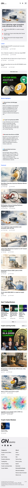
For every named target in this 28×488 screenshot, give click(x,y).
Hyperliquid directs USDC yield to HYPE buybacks (11, 271)
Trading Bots (4, 461)
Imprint (17, 463)
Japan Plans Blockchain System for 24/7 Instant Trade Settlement (14, 249)
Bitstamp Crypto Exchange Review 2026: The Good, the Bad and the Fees (13, 314)
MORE (23, 325)
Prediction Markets (5, 459)
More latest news (14, 71)
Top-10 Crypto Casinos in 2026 (4, 431)
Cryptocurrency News (6, 452)
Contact (17, 454)
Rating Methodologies (20, 468)
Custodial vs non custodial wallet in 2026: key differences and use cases (11, 412)
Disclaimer (18, 466)
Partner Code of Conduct (21, 472)
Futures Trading (4, 463)
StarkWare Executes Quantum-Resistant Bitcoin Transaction (14, 184)
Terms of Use (18, 459)
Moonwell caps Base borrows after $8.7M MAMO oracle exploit (13, 65)
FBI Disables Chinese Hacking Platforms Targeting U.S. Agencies (11, 206)
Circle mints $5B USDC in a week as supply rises (12, 293)
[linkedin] (5, 445)
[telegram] (2, 445)
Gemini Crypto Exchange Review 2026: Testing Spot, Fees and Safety (4, 314)
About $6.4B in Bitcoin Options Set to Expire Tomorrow (13, 58)
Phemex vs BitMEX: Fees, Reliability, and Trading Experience (22, 314)
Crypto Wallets (4, 468)
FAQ (16, 457)
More (13, 321)
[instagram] (8, 445)
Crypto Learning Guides (8, 325)
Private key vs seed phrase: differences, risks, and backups (13, 369)
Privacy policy (19, 461)
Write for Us (18, 475)
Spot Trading (4, 457)
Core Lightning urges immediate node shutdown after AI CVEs (13, 25)
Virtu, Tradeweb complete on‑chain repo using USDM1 (13, 53)
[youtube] (11, 445)
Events (2, 454)
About (17, 452)
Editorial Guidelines (20, 470)
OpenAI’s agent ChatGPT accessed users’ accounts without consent (12, 47)
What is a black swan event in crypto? (10, 391)
